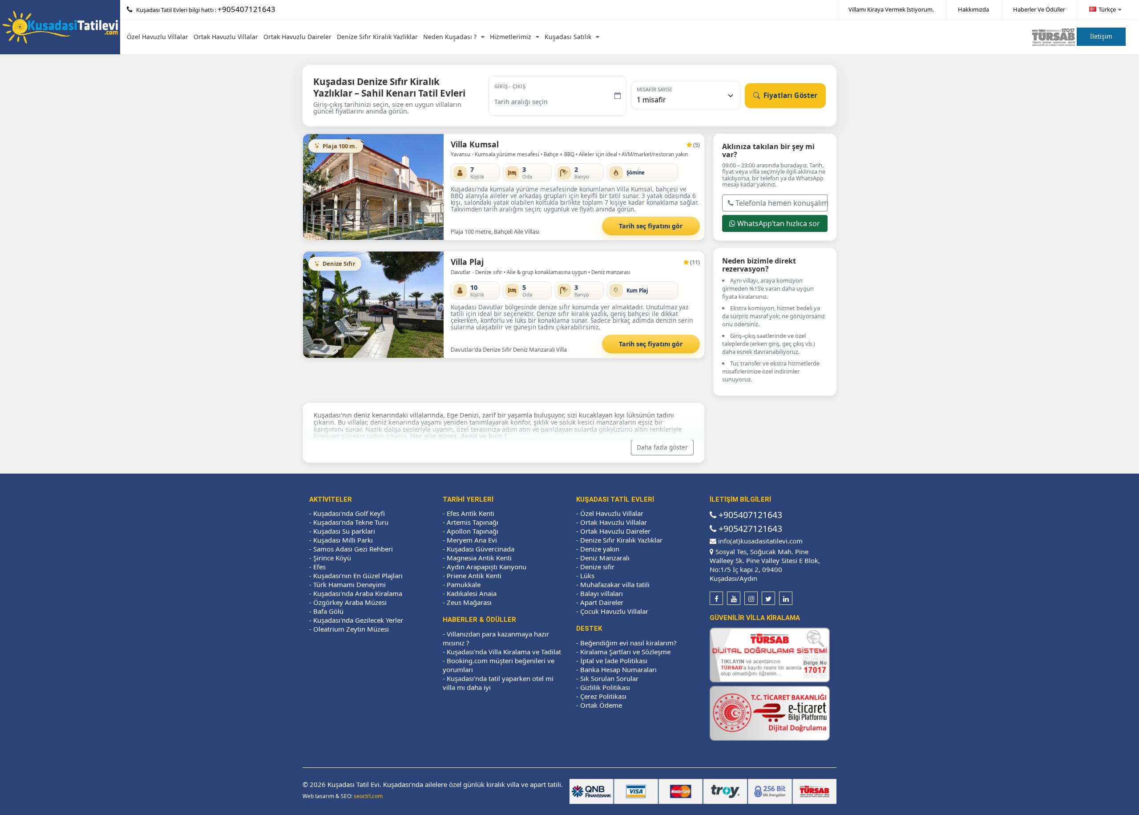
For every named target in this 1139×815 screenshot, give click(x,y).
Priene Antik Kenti (474, 575)
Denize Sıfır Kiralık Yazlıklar (377, 36)
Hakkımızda (973, 9)
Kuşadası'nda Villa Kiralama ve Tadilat (504, 651)
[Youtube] (733, 598)
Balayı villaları (601, 593)
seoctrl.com (368, 796)
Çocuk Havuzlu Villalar (614, 611)
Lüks (587, 575)
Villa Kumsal (475, 144)
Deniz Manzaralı (605, 557)
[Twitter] (768, 598)
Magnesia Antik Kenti (479, 557)
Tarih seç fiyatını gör (651, 226)
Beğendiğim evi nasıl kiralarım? (628, 642)
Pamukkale (464, 584)
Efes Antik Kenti (470, 513)
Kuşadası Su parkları (344, 531)
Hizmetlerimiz (510, 36)
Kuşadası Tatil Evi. (354, 784)
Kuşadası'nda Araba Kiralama (357, 593)
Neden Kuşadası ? (450, 36)
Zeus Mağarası (469, 602)
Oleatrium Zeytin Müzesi (351, 628)
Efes (319, 566)
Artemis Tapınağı (472, 522)
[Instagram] (751, 598)
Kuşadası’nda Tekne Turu (350, 522)
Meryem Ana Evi (472, 539)
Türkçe (1107, 9)
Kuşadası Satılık (568, 36)
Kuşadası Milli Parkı (343, 539)
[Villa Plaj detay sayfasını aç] (373, 304)
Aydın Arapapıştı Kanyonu (486, 566)
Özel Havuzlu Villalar (157, 36)
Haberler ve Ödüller (1039, 9)
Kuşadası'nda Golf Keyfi (349, 513)
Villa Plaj (467, 261)
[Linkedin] (785, 598)
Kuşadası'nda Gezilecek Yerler (358, 620)
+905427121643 (749, 529)
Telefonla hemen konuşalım (781, 202)
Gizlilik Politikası (605, 687)
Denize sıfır (597, 566)
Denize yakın (599, 548)
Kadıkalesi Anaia (472, 593)
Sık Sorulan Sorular (609, 678)
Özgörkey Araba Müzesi (350, 602)
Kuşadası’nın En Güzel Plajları (358, 575)
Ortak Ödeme (601, 705)
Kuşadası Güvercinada (480, 548)
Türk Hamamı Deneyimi (349, 584)
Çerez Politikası (603, 696)
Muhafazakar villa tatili (615, 584)
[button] (313, 186)
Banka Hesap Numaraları (618, 669)
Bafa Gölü (328, 611)
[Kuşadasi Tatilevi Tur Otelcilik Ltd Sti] (60, 26)
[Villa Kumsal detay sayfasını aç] (373, 187)
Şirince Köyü (332, 557)
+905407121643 (246, 9)
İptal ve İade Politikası (613, 660)
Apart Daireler (601, 602)
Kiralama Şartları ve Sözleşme (625, 651)
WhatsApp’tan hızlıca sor (777, 223)
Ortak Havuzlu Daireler (297, 36)
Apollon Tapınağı (472, 531)
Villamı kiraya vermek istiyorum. (891, 9)
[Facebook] (716, 598)
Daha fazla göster (662, 447)
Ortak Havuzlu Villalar (226, 36)
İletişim (1101, 36)
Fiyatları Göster (790, 95)
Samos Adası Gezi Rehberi (353, 548)
